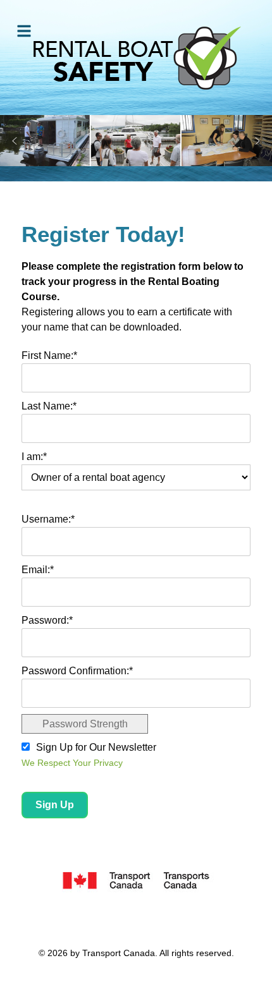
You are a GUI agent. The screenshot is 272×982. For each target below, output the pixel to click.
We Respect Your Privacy (72, 763)
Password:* (47, 620)
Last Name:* (49, 406)
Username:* (48, 519)
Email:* (38, 569)
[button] (14, 141)
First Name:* (49, 355)
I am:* (34, 456)
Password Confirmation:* (77, 670)
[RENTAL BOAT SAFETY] (136, 57)
